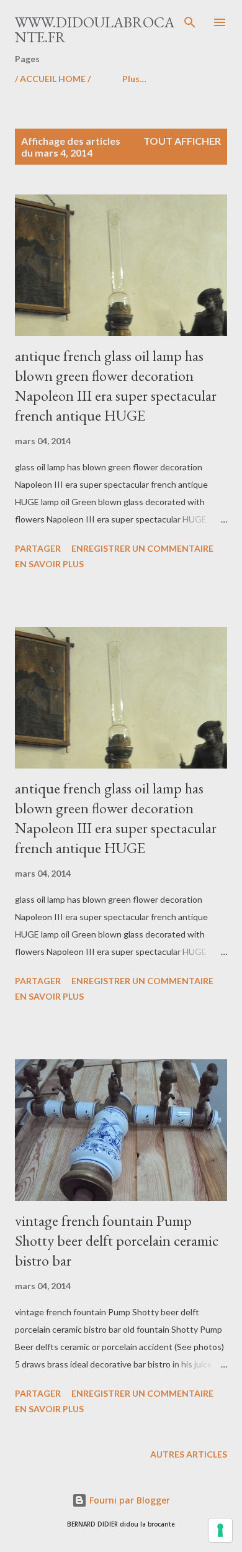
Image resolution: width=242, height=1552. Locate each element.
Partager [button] (38, 548)
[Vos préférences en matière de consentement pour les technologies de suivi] (220, 1530)
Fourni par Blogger (128, 1500)
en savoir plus (49, 564)
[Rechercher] (189, 22)
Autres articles (188, 1454)
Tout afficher (182, 141)
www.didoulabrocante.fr (94, 29)
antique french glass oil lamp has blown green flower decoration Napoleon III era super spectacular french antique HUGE (116, 385)
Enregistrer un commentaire (142, 548)
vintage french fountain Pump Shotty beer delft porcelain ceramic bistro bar (116, 1240)
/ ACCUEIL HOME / (53, 78)
